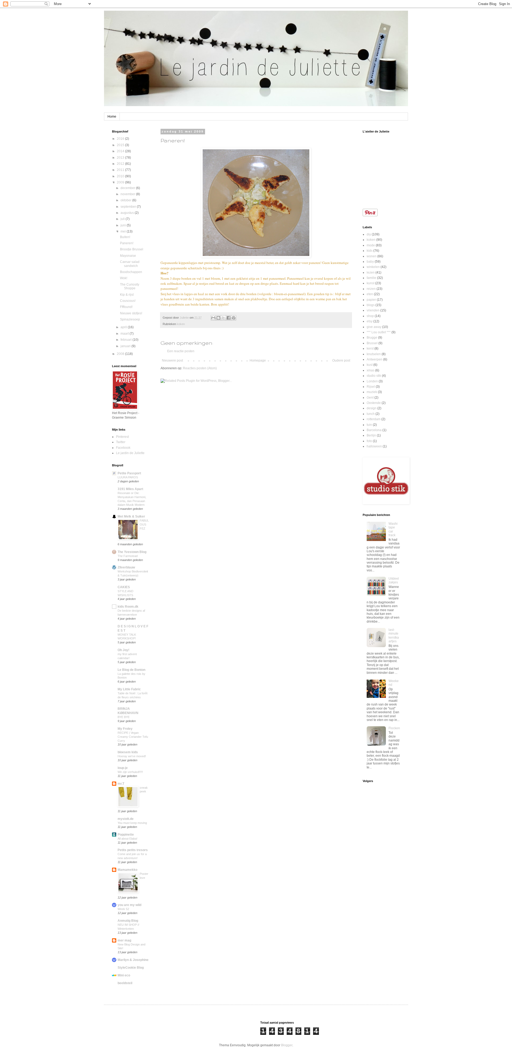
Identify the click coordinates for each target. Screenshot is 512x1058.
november (128, 194)
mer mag (124, 940)
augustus (128, 213)
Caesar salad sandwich (129, 263)
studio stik (374, 376)
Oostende (374, 403)
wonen (372, 256)
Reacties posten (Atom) (200, 368)
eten (370, 294)
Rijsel (371, 386)
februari (127, 340)
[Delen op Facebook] (228, 317)
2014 (121, 151)
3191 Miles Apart (130, 489)
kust (370, 365)
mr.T (121, 784)
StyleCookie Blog (131, 967)
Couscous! (127, 301)
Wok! (123, 278)
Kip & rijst (127, 294)
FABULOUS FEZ (144, 524)
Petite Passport (129, 473)
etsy (370, 321)
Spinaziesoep (130, 319)
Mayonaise (128, 256)
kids (370, 251)
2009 (121, 182)
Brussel (372, 343)
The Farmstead (128, 556)
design (372, 408)
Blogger (286, 1045)
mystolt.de (126, 819)
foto (369, 441)
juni (124, 225)
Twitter (120, 442)
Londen (372, 381)
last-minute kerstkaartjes (394, 635)
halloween (374, 446)
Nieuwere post (172, 360)
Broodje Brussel (131, 249)
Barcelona (374, 430)
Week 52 (123, 909)
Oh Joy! (123, 650)
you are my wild (129, 905)
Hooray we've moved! (132, 756)
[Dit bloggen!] (218, 317)
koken (181, 324)
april (124, 327)
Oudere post (341, 360)
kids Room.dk (128, 606)
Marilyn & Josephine (133, 960)
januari (126, 346)
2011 (121, 170)
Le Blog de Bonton (131, 670)
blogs (371, 305)
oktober (126, 200)
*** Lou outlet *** (379, 332)
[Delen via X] (223, 317)
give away (374, 327)
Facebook (123, 448)
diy (369, 234)
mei (124, 231)
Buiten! (125, 237)
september (129, 207)
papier (371, 300)
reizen (371, 289)
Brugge (372, 337)
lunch (371, 414)
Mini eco (124, 975)
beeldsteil (125, 983)
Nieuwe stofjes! (131, 313)
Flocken (394, 728)
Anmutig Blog (128, 921)
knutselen (374, 354)
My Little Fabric (129, 689)
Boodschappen (131, 272)
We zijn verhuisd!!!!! (130, 772)
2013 (121, 157)
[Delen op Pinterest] (233, 317)
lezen (371, 272)
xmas (370, 370)
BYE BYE (124, 717)
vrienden (373, 310)
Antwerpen (374, 359)
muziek (372, 392)
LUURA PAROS (128, 477)
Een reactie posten (180, 351)
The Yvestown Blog (132, 552)
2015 (121, 145)
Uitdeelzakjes (394, 580)
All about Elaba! (127, 838)
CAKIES (124, 587)
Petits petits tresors (133, 850)
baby (370, 261)
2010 (121, 176)
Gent (370, 397)
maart (125, 333)
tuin (369, 425)
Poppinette (126, 834)
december (128, 188)
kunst (370, 283)
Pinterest (122, 437)
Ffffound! (126, 307)
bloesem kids (128, 752)
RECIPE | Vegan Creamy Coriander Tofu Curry (133, 736)
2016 (121, 139)
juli (123, 219)
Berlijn (371, 435)
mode (371, 245)
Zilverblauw (126, 567)
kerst (370, 348)
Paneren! (126, 243)
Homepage (258, 360)
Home (111, 116)
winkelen (373, 267)
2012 (121, 164)
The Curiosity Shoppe (129, 286)
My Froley (125, 729)
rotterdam (374, 419)
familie (371, 278)
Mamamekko (127, 870)
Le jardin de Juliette (130, 453)
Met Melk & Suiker (131, 516)
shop (370, 316)
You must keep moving (132, 822)
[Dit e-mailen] (213, 317)
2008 (121, 354)
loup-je (123, 768)
